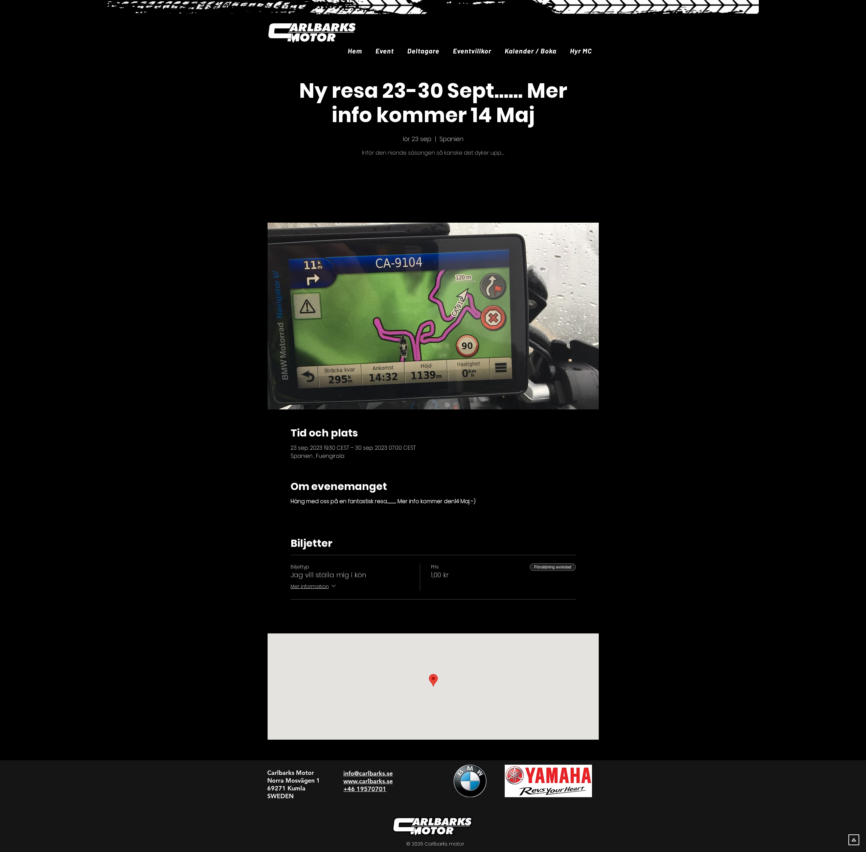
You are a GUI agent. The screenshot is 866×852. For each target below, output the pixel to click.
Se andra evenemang (433, 191)
